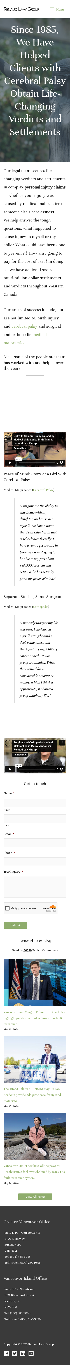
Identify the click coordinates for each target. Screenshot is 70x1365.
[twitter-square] (15, 1353)
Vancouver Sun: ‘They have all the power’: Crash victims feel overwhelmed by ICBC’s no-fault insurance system (35, 1172)
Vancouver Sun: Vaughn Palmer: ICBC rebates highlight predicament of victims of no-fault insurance (34, 1018)
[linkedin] (23, 1353)
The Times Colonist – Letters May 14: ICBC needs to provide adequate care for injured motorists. (33, 1095)
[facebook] (7, 1353)
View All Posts (35, 1197)
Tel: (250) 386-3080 (17, 1313)
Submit (15, 925)
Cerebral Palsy (43, 490)
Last (6, 825)
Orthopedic (40, 607)
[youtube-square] (32, 1353)
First (7, 809)
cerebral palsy (24, 326)
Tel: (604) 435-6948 (17, 1257)
